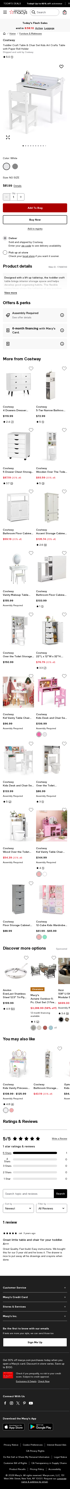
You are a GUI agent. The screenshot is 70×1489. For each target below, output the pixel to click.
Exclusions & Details (26, 1381)
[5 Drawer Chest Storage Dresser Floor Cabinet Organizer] (18, 446)
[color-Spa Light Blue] (51, 1028)
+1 (55, 1028)
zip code (26, 245)
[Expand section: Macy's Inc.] (35, 1316)
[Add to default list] (31, 368)
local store (29, 256)
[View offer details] (35, 315)
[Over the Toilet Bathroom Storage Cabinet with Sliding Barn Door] (51, 760)
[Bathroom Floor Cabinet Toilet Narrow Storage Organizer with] (51, 569)
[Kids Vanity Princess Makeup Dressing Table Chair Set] (17, 1063)
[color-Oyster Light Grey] (33, 1028)
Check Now (44, 1381)
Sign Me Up (35, 1342)
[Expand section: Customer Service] (35, 1287)
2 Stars (7, 1172)
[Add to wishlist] (61, 66)
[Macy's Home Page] (18, 12)
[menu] (5, 12)
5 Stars (7, 1152)
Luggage (49, 28)
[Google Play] (41, 1426)
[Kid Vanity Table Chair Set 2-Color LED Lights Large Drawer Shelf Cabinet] (51, 826)
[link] (18, 414)
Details (18, 185)
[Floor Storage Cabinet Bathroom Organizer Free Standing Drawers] (18, 899)
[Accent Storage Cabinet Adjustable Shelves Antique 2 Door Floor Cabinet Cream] (51, 508)
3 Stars (7, 1165)
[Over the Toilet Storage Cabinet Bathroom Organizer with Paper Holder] (18, 631)
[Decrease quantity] (6, 196)
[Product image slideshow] (35, 107)
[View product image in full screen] (8, 137)
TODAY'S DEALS (12, 3)
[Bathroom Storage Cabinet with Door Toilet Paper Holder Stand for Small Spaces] (48, 1063)
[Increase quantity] (20, 196)
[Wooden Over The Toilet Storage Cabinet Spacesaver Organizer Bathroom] (51, 446)
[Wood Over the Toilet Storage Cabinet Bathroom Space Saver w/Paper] (18, 826)
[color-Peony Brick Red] (45, 1028)
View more (10, 292)
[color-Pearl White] (39, 1028)
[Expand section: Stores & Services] (35, 1306)
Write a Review (59, 1138)
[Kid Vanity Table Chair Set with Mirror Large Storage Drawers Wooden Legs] (18, 692)
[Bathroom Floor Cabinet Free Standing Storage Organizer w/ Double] (18, 508)
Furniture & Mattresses (30, 33)
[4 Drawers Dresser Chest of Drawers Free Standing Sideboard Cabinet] (18, 384)
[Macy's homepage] (4, 33)
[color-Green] (45, 937)
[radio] (39, 734)
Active (39, 28)
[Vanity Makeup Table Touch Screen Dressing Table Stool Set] (18, 569)
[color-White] (45, 734)
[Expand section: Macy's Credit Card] (35, 1297)
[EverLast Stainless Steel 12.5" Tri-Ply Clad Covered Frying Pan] (16, 971)
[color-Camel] (67, 1019)
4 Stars (7, 1159)
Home (13, 33)
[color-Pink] (39, 734)
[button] (35, 107)
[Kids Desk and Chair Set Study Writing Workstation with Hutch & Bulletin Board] (51, 692)
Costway (9, 40)
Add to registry (35, 228)
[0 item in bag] (64, 12)
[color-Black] (61, 1019)
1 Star (7, 1178)
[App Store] (13, 1426)
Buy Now (35, 219)
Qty (13, 193)
